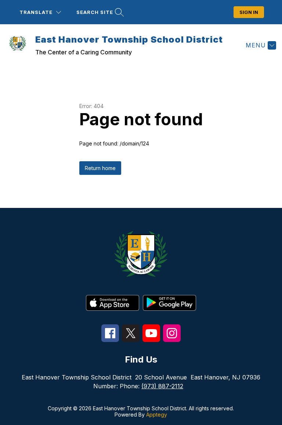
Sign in (248, 12)
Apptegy (156, 414)
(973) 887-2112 (162, 386)
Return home (100, 168)
